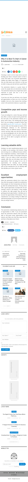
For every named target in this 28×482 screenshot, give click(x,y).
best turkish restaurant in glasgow (6, 255)
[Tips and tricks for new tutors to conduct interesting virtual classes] (20, 291)
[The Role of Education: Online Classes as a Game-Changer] (8, 291)
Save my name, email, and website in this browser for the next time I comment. (14, 345)
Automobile (7, 222)
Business (14, 422)
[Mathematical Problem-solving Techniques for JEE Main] (20, 273)
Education (4, 55)
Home (6, 472)
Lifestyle (13, 472)
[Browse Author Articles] (14, 240)
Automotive (12, 222)
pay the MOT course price (14, 124)
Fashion (15, 474)
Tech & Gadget (20, 472)
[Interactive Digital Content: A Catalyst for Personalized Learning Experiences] (8, 273)
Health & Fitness (14, 432)
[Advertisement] (14, 15)
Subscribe (22, 464)
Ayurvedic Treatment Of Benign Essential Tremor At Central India (20, 257)
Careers (14, 411)
